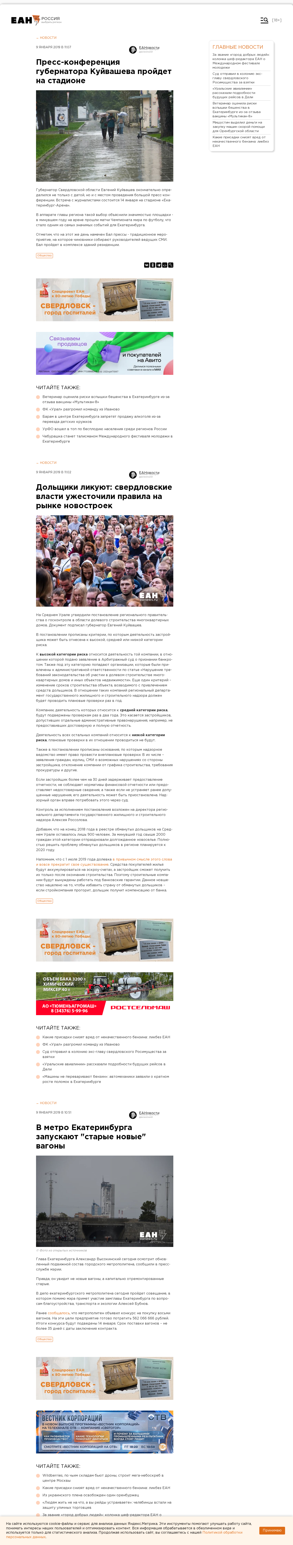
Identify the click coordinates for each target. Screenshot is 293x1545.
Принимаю (272, 1530)
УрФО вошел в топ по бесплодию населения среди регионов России (104, 429)
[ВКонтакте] (146, 265)
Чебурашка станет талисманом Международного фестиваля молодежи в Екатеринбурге (107, 439)
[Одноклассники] (152, 265)
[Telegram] (158, 265)
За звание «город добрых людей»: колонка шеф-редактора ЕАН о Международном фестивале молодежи (241, 61)
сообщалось (59, 1313)
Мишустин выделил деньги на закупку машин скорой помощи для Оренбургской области (239, 127)
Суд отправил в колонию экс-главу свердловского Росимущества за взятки (104, 1054)
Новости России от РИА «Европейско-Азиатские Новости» (25, 20)
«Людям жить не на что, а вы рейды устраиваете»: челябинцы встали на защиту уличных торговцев (106, 1505)
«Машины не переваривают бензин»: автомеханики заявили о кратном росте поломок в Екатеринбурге (105, 1079)
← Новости (46, 38)
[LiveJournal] (170, 265)
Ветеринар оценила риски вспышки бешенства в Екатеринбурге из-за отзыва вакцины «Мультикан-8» (105, 399)
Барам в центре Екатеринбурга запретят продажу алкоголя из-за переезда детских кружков (101, 419)
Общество (44, 255)
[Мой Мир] (164, 265)
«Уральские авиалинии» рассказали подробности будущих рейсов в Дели (104, 1067)
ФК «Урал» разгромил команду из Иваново (81, 409)
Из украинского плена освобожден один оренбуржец (90, 1495)
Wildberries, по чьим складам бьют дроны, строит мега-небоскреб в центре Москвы (103, 1478)
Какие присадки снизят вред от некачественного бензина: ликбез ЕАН (106, 1037)
